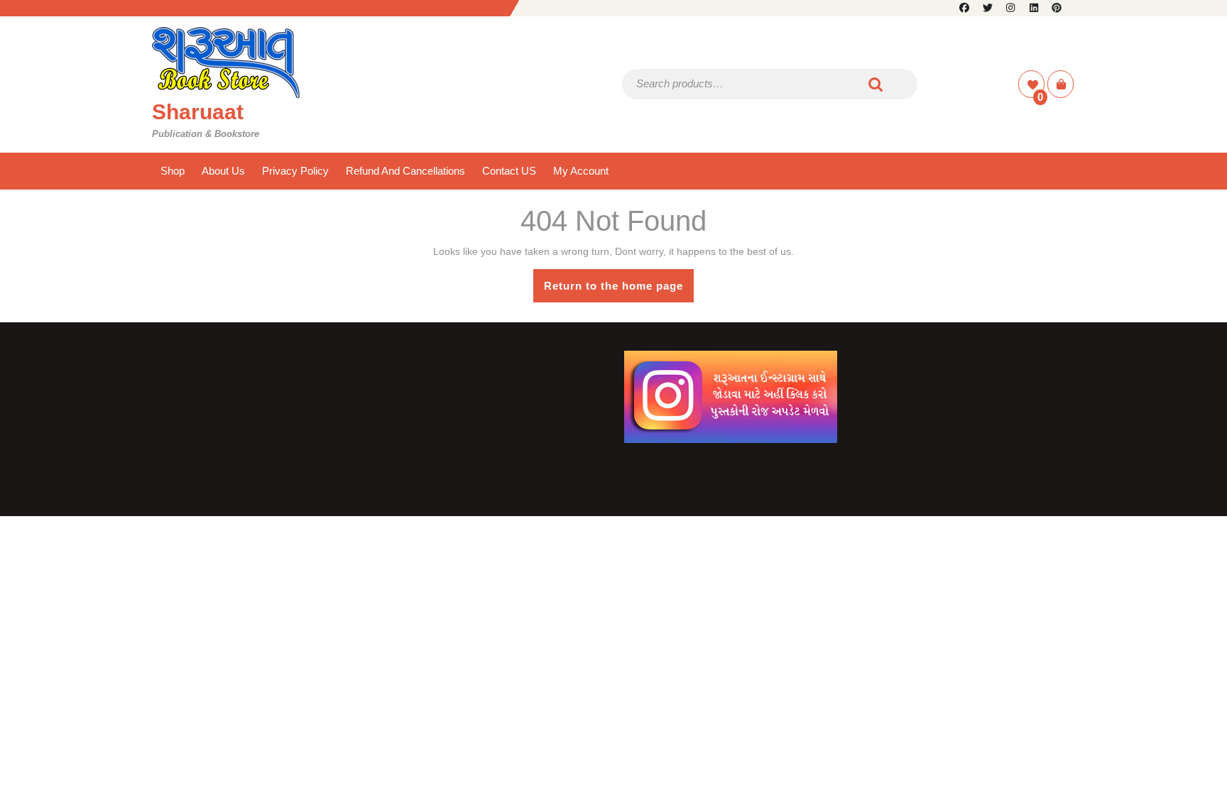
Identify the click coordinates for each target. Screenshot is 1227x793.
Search (876, 84)
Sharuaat (198, 112)
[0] (1032, 85)
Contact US (509, 171)
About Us (223, 171)
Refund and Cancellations (405, 171)
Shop (172, 171)
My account (581, 171)
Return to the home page (619, 290)
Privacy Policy (295, 171)
